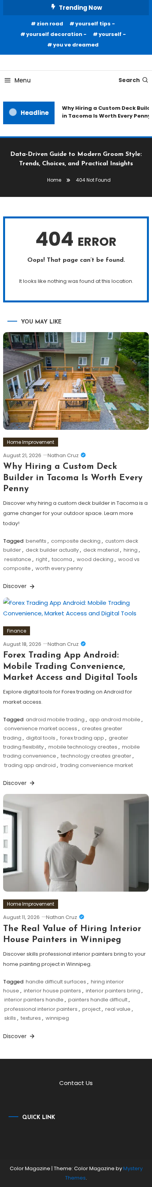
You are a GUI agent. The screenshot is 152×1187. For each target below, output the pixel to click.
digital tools (40, 738)
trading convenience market (96, 765)
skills (10, 1018)
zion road (50, 23)
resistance (17, 559)
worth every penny (59, 568)
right (41, 559)
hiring (131, 550)
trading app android (30, 765)
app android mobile (114, 719)
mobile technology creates (82, 747)
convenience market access (40, 728)
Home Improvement (30, 442)
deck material (101, 550)
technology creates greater (96, 756)
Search (129, 80)
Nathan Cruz (63, 455)
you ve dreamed (76, 44)
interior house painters (52, 990)
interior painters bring (113, 990)
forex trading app (82, 738)
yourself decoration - (56, 34)
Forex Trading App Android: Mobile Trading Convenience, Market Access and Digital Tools (70, 666)
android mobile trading (55, 719)
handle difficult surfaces (56, 981)
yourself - (112, 34)
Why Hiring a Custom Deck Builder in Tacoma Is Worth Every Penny (73, 477)
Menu (22, 80)
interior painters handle (34, 999)
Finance (16, 630)
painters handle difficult (97, 999)
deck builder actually (52, 550)
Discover (15, 586)
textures (31, 1018)
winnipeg (57, 1018)
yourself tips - (95, 23)
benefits (36, 541)
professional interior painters (41, 1009)
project (91, 1009)
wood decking (95, 559)
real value (118, 1009)
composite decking (76, 541)
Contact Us (76, 1083)
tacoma (62, 559)
